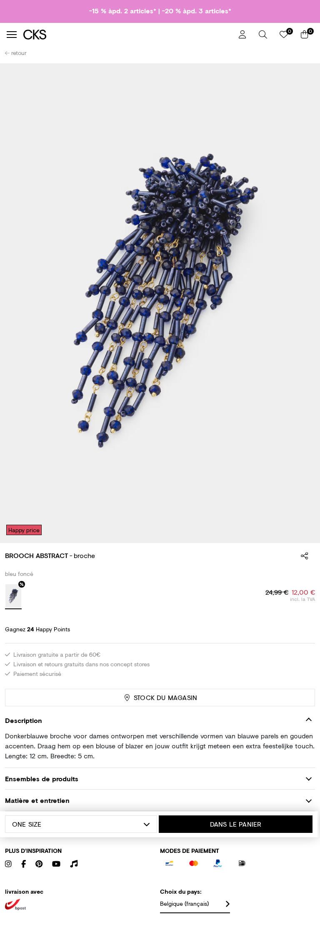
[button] (262, 34)
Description (23, 720)
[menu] (11, 34)
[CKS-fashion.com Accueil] (127, 34)
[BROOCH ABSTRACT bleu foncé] (13, 596)
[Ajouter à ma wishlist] (302, 75)
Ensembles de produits (41, 778)
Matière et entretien (37, 800)
